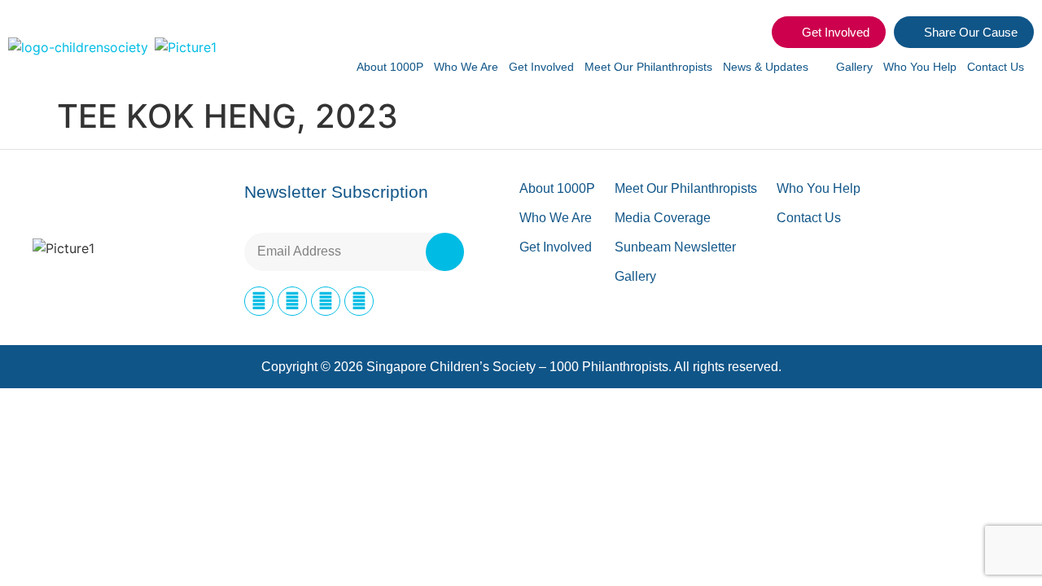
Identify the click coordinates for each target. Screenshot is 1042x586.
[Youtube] (359, 301)
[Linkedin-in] (325, 301)
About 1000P (390, 66)
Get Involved (541, 66)
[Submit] (445, 252)
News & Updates (765, 66)
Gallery (854, 66)
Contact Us (995, 66)
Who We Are (466, 66)
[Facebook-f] (259, 301)
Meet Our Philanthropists (648, 66)
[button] (750, 32)
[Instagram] (292, 301)
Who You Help (920, 66)
